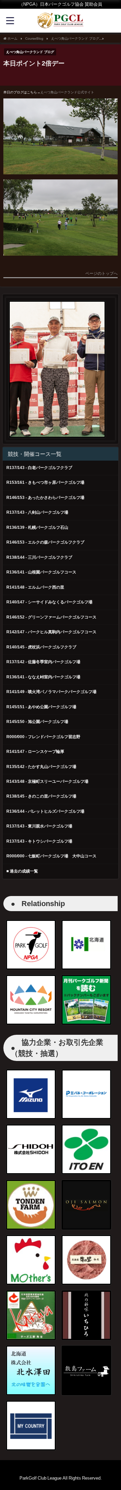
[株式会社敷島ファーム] (86, 1370)
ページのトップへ (101, 273)
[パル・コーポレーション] (86, 1094)
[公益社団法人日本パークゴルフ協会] (31, 945)
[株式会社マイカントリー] (31, 1425)
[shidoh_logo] (31, 1149)
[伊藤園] (86, 1149)
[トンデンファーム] (31, 1205)
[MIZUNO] (31, 1094)
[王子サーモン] (86, 1205)
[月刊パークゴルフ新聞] (86, 1000)
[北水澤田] (31, 1370)
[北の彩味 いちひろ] (86, 1315)
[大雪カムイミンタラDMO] (31, 1000)
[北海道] (86, 945)
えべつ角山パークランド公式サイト (67, 92)
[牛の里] (86, 1260)
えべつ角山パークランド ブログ (30, 51)
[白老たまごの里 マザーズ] (31, 1260)
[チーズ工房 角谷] (31, 1315)
